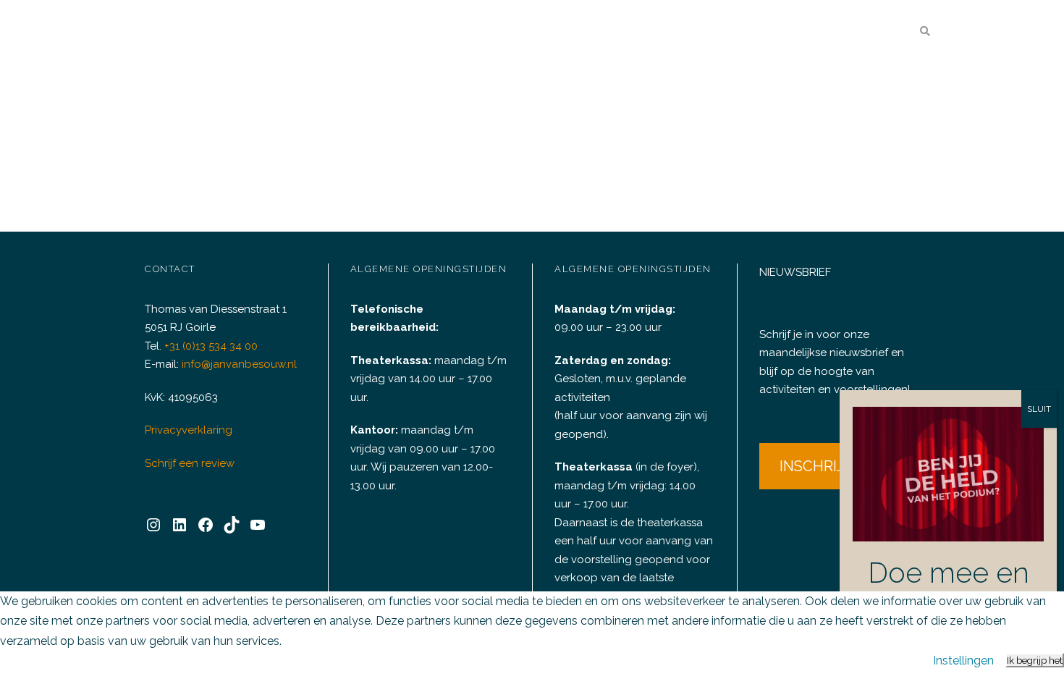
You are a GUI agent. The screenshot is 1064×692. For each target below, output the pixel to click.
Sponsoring (620, 32)
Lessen (689, 32)
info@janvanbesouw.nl (239, 364)
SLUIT (1039, 409)
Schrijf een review (190, 463)
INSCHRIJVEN (827, 466)
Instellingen (963, 660)
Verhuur (529, 32)
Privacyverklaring (188, 429)
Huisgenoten (762, 32)
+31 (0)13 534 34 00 (211, 346)
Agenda (452, 32)
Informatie (847, 32)
